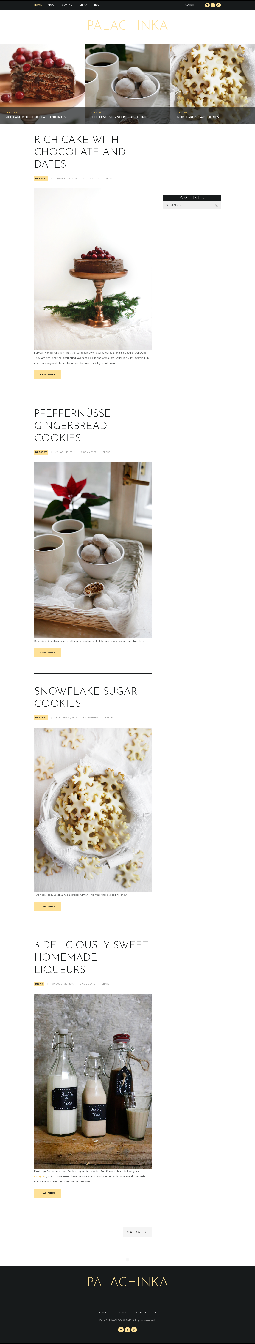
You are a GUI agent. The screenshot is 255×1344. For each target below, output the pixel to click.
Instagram (40, 1176)
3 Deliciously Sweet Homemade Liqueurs (209, 117)
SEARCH (189, 5)
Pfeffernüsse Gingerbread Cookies (34, 117)
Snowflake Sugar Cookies (112, 117)
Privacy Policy (146, 1312)
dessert (11, 112)
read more (48, 374)
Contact (68, 5)
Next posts (135, 1232)
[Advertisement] (192, 157)
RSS (96, 5)
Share (109, 178)
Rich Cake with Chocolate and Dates (80, 152)
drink (179, 112)
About (52, 5)
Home (38, 5)
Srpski (84, 5)
